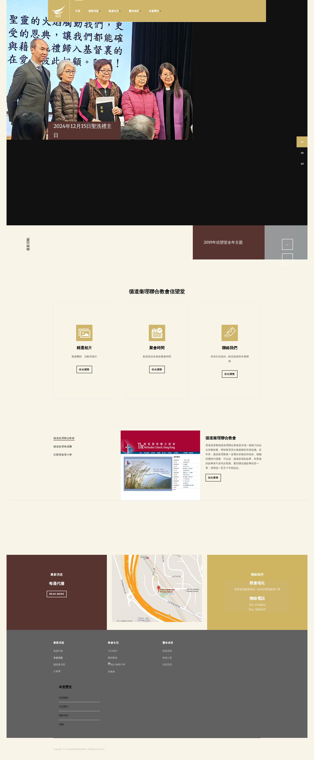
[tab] (64, 438)
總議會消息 (59, 664)
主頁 (77, 10)
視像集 (111, 671)
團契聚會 (112, 657)
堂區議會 (63, 697)
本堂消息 (58, 657)
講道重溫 (167, 651)
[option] (157, 242)
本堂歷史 (63, 706)
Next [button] (287, 258)
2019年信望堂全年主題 (223, 242)
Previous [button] (287, 244)
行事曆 (57, 671)
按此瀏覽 (84, 369)
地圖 (61, 724)
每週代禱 (56, 583)
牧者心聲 (167, 657)
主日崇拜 (112, 651)
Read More (56, 594)
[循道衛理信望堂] (59, 11)
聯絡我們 (63, 715)
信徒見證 (167, 664)
